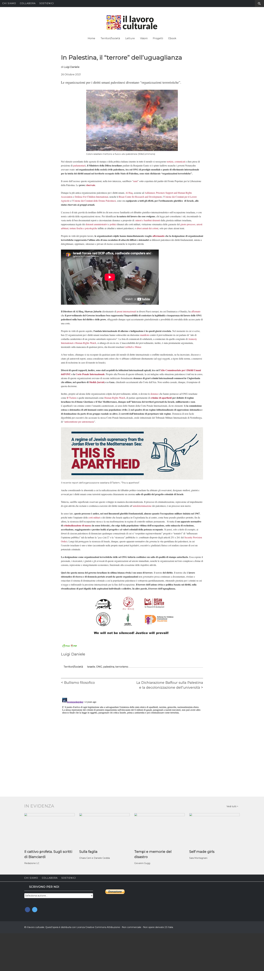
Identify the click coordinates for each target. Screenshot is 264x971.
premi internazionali (126, 311)
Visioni (143, 38)
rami (135, 181)
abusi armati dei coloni (147, 228)
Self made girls (202, 852)
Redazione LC (31, 863)
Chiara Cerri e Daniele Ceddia (94, 858)
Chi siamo (9, 3)
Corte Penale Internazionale (90, 374)
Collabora (28, 3)
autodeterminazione (142, 505)
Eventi (6, 956)
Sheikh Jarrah (96, 382)
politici (113, 224)
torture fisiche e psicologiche (83, 228)
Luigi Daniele (71, 67)
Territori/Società (110, 38)
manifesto (144, 335)
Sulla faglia (88, 852)
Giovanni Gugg (142, 863)
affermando (158, 236)
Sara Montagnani (198, 858)
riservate (90, 185)
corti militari (94, 517)
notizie (170, 161)
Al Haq (129, 192)
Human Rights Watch (114, 397)
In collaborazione (15, 943)
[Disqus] (132, 735)
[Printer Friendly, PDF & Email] (69, 645)
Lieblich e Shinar (133, 346)
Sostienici (46, 3)
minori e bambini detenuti (147, 220)
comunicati (180, 161)
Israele (91, 666)
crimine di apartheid (161, 397)
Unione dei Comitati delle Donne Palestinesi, (94, 200)
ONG (99, 666)
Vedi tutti (232, 806)
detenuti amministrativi (97, 224)
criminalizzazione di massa (77, 525)
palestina (108, 666)
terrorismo (121, 666)
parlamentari (79, 165)
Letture (130, 38)
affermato (195, 311)
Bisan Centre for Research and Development (140, 196)
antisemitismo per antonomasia (79, 421)
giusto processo (187, 224)
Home (91, 38)
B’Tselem (71, 397)
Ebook (172, 38)
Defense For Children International (91, 196)
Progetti (158, 38)
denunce (154, 393)
